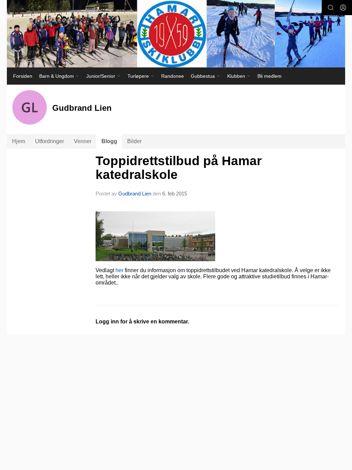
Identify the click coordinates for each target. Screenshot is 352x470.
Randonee (172, 76)
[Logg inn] (343, 7)
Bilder (134, 141)
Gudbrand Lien (134, 193)
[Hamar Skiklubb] (176, 33)
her (119, 270)
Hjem (18, 141)
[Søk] (330, 7)
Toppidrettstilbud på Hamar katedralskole (179, 168)
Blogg (109, 141)
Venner (82, 141)
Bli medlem (269, 76)
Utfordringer (49, 141)
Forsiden (22, 76)
